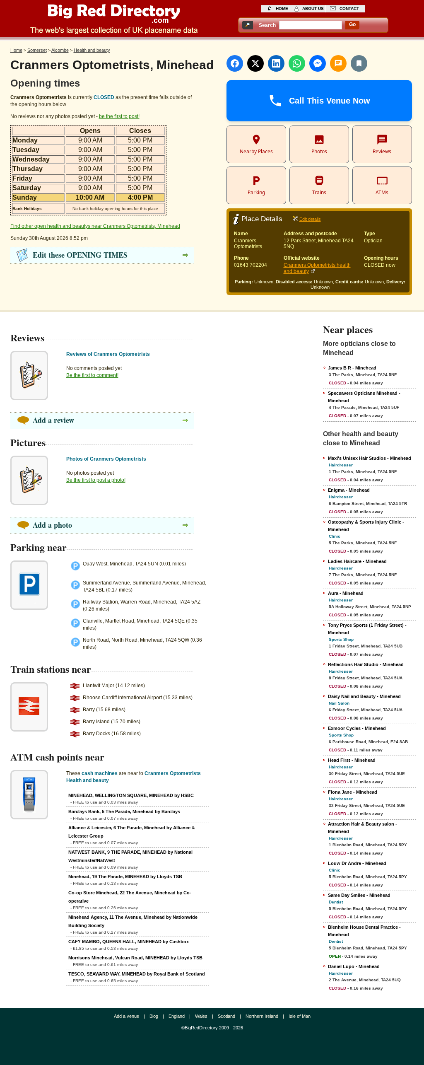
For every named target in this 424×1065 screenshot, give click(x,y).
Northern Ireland (262, 1016)
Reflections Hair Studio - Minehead (366, 664)
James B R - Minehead (352, 367)
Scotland (226, 1016)
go (352, 24)
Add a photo (52, 524)
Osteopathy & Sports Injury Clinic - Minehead (366, 525)
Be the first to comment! (92, 375)
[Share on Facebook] (234, 63)
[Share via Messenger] (317, 63)
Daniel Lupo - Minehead (354, 966)
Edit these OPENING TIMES (80, 254)
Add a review (53, 420)
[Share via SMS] (338, 63)
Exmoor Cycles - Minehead (357, 728)
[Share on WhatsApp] (297, 63)
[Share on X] (255, 63)
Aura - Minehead (346, 593)
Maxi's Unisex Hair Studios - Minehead (369, 458)
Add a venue (126, 1016)
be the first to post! (119, 116)
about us (313, 8)
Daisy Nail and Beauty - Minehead (364, 696)
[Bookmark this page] (359, 63)
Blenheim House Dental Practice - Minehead (364, 931)
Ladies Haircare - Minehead (357, 561)
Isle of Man (300, 1016)
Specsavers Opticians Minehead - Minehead (364, 397)
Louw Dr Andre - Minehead (357, 863)
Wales (201, 1016)
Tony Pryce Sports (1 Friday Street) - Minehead (367, 629)
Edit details (310, 219)
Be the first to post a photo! (95, 480)
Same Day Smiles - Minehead (359, 895)
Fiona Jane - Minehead (352, 792)
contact (349, 8)
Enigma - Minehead (349, 490)
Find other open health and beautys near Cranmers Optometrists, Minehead (95, 226)
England (177, 1016)
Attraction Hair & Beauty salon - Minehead (362, 827)
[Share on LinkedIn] (276, 63)
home (282, 8)
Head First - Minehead (352, 760)
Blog (153, 1016)
